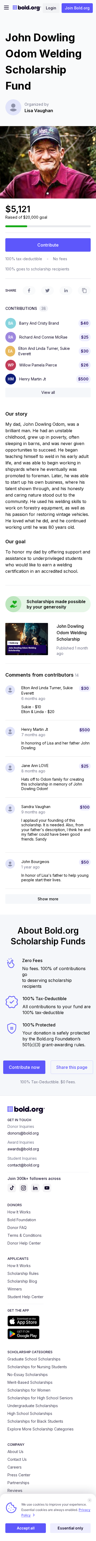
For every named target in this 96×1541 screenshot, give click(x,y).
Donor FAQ (17, 1227)
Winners (14, 1289)
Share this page (71, 1067)
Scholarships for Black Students (35, 1421)
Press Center (18, 1475)
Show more (48, 899)
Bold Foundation (21, 1219)
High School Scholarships (29, 1413)
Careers (14, 1467)
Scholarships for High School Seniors (40, 1398)
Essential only (70, 1528)
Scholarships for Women (28, 1390)
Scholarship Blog (22, 1281)
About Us (15, 1451)
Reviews (14, 1490)
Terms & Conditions (24, 1235)
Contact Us (17, 1459)
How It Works (19, 1212)
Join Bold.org (77, 8)
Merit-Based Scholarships (30, 1382)
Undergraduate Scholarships (32, 1405)
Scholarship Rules (23, 1273)
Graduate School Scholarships (34, 1359)
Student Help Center (25, 1296)
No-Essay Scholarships (27, 1374)
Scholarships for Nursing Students (37, 1366)
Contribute (48, 245)
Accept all (26, 1528)
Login (51, 8)
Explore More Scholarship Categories (40, 1429)
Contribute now (24, 1067)
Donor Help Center (24, 1243)
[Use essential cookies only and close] (89, 1500)
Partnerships (18, 1482)
